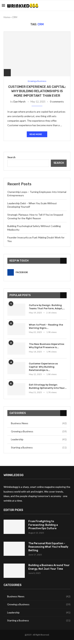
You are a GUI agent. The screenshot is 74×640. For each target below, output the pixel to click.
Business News (39, 423)
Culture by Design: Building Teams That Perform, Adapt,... (47, 307)
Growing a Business (39, 431)
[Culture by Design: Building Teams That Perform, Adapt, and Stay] (16, 310)
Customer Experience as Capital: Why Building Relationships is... (43, 366)
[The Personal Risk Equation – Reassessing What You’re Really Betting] (14, 549)
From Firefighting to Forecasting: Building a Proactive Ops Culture (43, 525)
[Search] (70, 5)
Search (11, 157)
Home (7, 17)
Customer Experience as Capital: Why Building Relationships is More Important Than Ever (37, 91)
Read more (35, 134)
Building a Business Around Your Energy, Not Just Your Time (49, 567)
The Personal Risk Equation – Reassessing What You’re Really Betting (48, 547)
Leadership (39, 439)
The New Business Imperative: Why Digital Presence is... (47, 346)
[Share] (7, 72)
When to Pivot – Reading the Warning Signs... (46, 326)
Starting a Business (39, 447)
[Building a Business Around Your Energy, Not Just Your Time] (14, 571)
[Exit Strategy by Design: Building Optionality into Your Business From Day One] (16, 389)
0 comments (57, 101)
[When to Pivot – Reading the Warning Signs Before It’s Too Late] (16, 329)
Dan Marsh (19, 101)
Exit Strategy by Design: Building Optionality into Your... (48, 386)
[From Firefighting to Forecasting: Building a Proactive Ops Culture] (14, 527)
